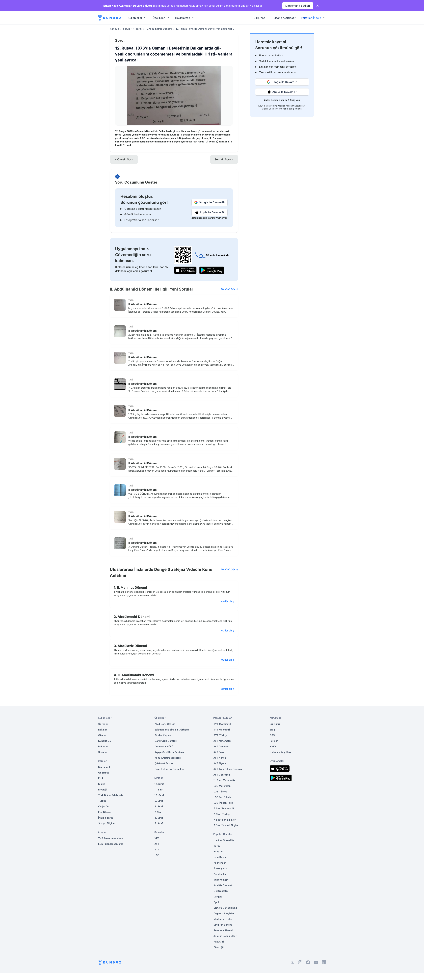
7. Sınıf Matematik (223, 808)
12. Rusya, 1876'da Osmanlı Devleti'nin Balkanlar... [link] (205, 28)
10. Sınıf (159, 795)
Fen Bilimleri (105, 812)
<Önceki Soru (124, 159)
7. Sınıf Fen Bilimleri (224, 819)
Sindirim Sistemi (222, 924)
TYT (157, 849)
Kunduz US (104, 740)
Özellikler (159, 18)
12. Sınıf (159, 784)
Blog (272, 729)
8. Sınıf (159, 806)
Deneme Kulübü (164, 746)
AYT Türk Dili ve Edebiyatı (228, 769)
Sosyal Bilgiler (106, 823)
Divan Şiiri (219, 947)
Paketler (103, 746)
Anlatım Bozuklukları (225, 936)
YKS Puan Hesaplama (111, 838)
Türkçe (102, 800)
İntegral (218, 851)
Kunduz (114, 28)
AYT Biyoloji (220, 763)
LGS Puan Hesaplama (110, 843)
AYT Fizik (218, 752)
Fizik (101, 778)
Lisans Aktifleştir (285, 18)
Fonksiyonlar (221, 868)
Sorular (127, 28)
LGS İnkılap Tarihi (223, 802)
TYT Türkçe (220, 735)
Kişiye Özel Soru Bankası (169, 752)
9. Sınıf (159, 800)
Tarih (139, 28)
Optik (216, 902)
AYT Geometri (221, 746)
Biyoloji (102, 789)
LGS (157, 855)
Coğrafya (103, 806)
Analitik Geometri (223, 885)
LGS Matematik (222, 785)
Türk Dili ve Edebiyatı (110, 795)
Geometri (103, 772)
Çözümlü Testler (164, 763)
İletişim (274, 740)
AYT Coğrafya (221, 774)
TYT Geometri (221, 729)
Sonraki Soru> (224, 159)
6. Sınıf (159, 817)
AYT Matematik (222, 740)
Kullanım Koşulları (294, 106)
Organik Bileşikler (223, 913)
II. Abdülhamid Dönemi (159, 28)
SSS (272, 735)
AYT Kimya (219, 757)
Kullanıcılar (135, 18)
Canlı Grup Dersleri (166, 740)
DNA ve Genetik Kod (225, 907)
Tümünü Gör (228, 289)
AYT (157, 843)
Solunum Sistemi (223, 930)
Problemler (219, 874)
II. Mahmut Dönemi (132, 588)
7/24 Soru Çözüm (165, 724)
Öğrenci (103, 724)
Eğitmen (102, 729)
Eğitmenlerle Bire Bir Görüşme (172, 729)
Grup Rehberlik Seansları (169, 769)
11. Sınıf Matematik (224, 780)
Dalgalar (218, 896)
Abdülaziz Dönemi (132, 646)
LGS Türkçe (220, 791)
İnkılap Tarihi (105, 817)
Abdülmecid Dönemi (134, 617)
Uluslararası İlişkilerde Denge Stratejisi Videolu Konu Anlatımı (172, 572)
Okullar (102, 735)
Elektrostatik (220, 891)
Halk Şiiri (218, 941)
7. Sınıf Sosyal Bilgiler (226, 825)
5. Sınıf (159, 823)
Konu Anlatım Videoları (168, 757)
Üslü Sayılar (220, 857)
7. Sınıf (158, 812)
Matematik (104, 767)
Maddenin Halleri (223, 919)
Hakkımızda (182, 18)
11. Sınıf (159, 789)
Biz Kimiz (275, 724)
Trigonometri (221, 879)
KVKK (273, 746)
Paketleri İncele (311, 18)
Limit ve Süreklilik (223, 840)
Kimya (101, 784)
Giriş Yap (259, 18)
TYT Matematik (222, 724)
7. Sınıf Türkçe (221, 814)
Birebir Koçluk (163, 735)
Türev (216, 845)
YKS (157, 838)
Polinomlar (219, 862)
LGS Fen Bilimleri (223, 797)
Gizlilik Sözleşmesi (271, 109)
